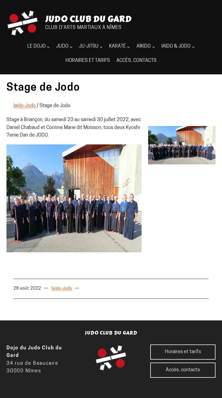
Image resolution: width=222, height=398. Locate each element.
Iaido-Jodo (25, 106)
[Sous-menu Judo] (71, 46)
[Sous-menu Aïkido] (153, 46)
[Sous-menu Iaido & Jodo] (193, 46)
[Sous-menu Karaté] (128, 46)
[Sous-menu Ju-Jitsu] (101, 46)
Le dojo (36, 46)
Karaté (117, 46)
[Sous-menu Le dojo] (48, 46)
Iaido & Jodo (176, 46)
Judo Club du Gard (88, 19)
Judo (62, 46)
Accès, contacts (136, 60)
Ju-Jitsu (89, 46)
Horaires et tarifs (88, 60)
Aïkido (143, 46)
